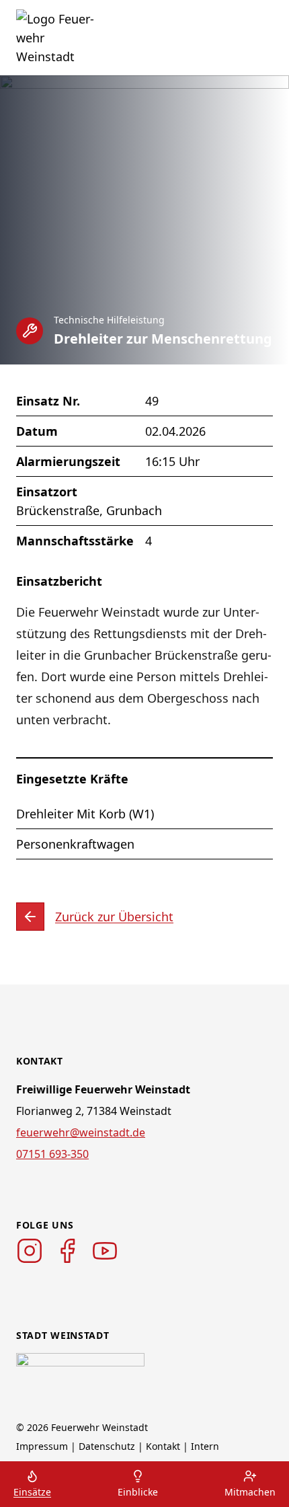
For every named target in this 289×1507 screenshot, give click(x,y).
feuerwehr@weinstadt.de (80, 1132)
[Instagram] (29, 1250)
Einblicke (138, 1491)
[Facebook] (67, 1250)
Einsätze (32, 1491)
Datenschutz (107, 1446)
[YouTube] (104, 1250)
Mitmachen (250, 1491)
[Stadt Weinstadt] (80, 1373)
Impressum (42, 1446)
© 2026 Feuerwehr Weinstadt (82, 1427)
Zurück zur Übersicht (114, 917)
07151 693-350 (52, 1154)
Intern (205, 1446)
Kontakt (163, 1446)
